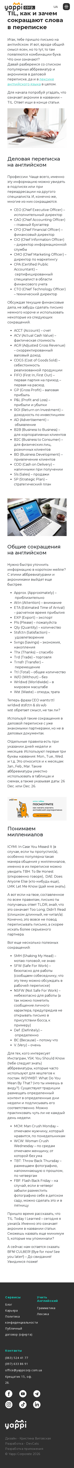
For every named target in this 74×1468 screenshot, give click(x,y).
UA (55, 7)
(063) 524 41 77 (16, 1358)
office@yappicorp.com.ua (23, 1370)
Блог (8, 1304)
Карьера (11, 1310)
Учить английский (47, 1299)
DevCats (32, 1443)
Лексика (43, 1314)
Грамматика (46, 1308)
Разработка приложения (24, 1449)
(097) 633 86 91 (16, 1364)
